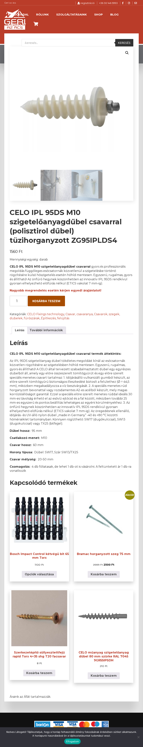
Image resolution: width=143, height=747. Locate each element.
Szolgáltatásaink (71, 14)
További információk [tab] (46, 330)
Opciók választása (39, 574)
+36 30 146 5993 (108, 2)
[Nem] (138, 737)
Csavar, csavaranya (79, 314)
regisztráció (87, 2)
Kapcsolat (17, 24)
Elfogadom (72, 741)
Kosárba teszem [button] (104, 574)
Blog (114, 14)
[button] (127, 52)
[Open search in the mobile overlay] (77, 42)
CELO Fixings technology (45, 314)
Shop (98, 14)
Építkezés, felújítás (55, 318)
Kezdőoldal (18, 14)
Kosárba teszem (46, 301)
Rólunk (42, 14)
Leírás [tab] (19, 330)
